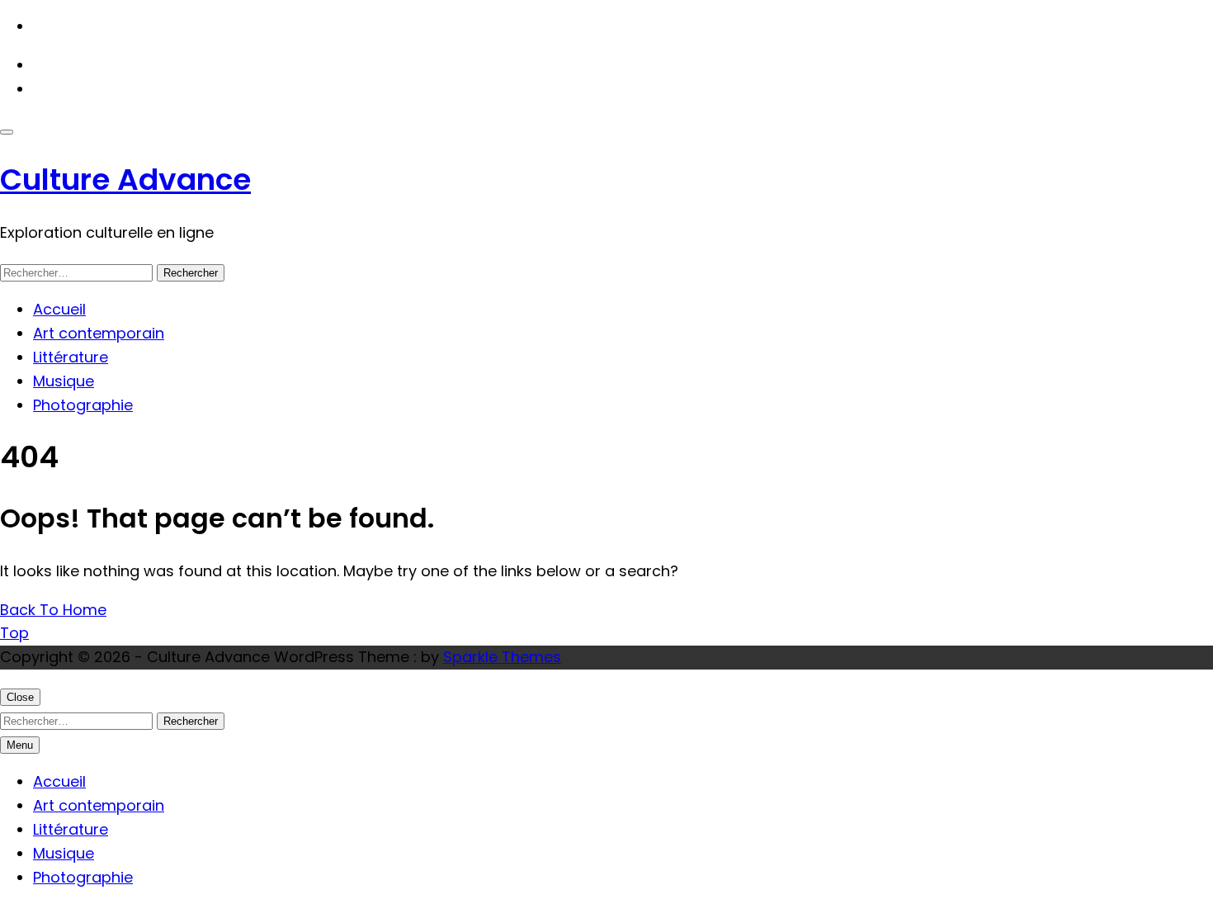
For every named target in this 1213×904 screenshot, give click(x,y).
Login (52, 64)
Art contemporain (98, 333)
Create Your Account (110, 88)
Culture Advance (125, 180)
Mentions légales (95, 26)
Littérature (70, 357)
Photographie (83, 405)
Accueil (59, 309)
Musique (63, 381)
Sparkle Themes (502, 656)
